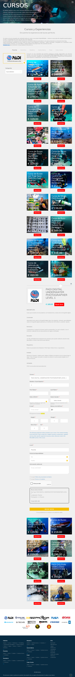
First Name (33, 389)
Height (33, 417)
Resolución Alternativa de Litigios (53, 644)
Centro (4, 653)
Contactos (6, 655)
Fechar (71, 284)
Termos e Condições (40, 479)
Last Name (53, 389)
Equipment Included (38, 413)
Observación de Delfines (9, 644)
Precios (19, 646)
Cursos (32, 374)
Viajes (9, 646)
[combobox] (59, 400)
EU (42, 424)
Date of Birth (34, 396)
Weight (53, 417)
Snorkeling (21, 642)
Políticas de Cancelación (53, 648)
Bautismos (15, 642)
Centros (5, 642)
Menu (73, 2)
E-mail (32, 406)
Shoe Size (34, 424)
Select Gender (55, 396)
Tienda (14, 646)
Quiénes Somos (20, 653)
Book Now (37, 79)
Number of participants (37, 381)
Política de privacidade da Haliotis (43, 477)
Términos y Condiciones (53, 656)
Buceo (5, 646)
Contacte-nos (6, 45)
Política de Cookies (54, 654)
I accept (41, 476)
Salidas (14, 653)
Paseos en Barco (20, 644)
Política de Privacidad (52, 651)
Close (71, 675)
